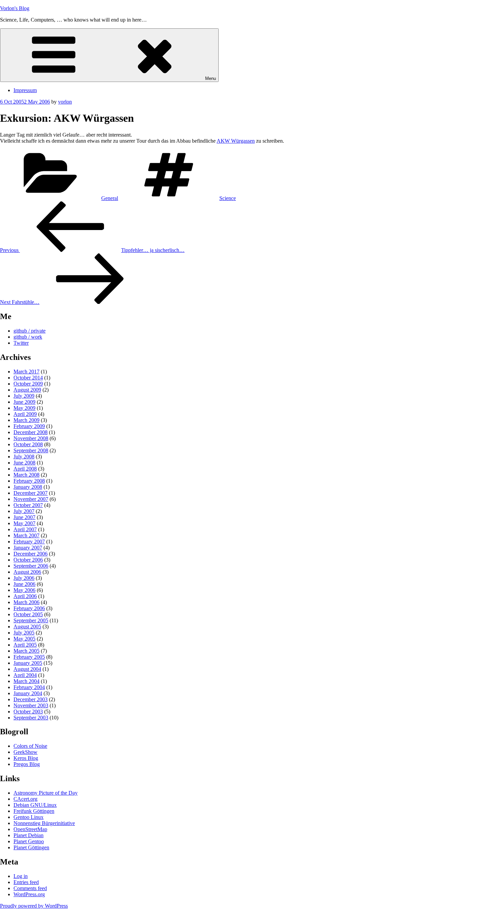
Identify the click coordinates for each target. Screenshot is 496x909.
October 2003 (28, 711)
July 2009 (23, 396)
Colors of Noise (30, 746)
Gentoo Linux (28, 817)
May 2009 (24, 408)
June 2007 (24, 517)
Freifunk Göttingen (33, 811)
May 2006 (24, 590)
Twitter (21, 343)
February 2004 (29, 687)
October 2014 (28, 377)
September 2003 (30, 717)
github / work (27, 337)
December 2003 (30, 699)
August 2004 (27, 669)
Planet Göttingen (31, 847)
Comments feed (30, 888)
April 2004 (25, 675)
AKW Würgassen (236, 141)
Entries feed (26, 882)
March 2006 (26, 602)
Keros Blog (25, 758)
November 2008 (30, 438)
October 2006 (28, 560)
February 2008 (29, 481)
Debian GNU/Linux (35, 805)
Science (227, 198)
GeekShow (25, 752)
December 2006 (30, 554)
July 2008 (23, 456)
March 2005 (26, 651)
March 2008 (26, 475)
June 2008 (24, 462)
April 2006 (25, 596)
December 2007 (30, 493)
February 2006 (29, 608)
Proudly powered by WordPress (34, 906)
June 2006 (24, 584)
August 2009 (27, 390)
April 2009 (25, 414)
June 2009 (24, 402)
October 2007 (28, 505)
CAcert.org (25, 799)
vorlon (65, 102)
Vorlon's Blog (14, 8)
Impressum (25, 90)
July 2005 (23, 632)
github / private (29, 331)
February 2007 (29, 541)
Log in (20, 876)
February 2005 (29, 657)
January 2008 (27, 487)
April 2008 (25, 469)
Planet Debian (28, 835)
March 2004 (26, 681)
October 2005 (28, 614)
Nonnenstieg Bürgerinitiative (44, 823)
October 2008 (28, 444)
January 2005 (27, 663)
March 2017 (26, 371)
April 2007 (25, 529)
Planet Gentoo (28, 841)
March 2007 (26, 535)
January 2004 (27, 693)
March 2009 (26, 420)
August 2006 (27, 572)
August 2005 (27, 626)
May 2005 (24, 639)
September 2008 (30, 450)
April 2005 (25, 645)
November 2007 (30, 499)
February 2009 (29, 426)
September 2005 (30, 620)
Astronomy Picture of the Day (45, 793)
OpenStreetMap (30, 829)
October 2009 (28, 384)
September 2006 (30, 566)
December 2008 (30, 432)
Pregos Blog (26, 764)
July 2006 (23, 578)
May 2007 (24, 523)
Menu (210, 78)
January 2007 (27, 547)
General (109, 198)
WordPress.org (29, 894)
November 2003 (30, 705)
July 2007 (23, 511)
